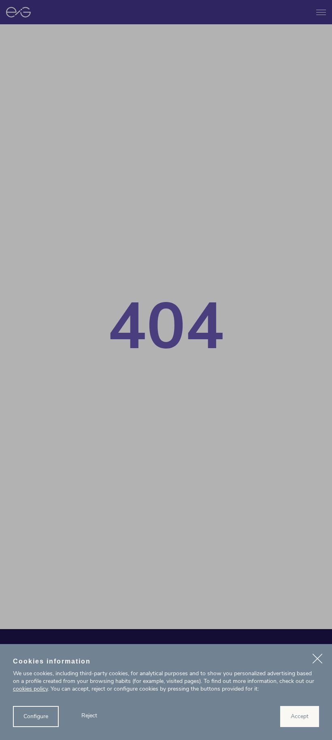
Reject (89, 715)
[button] (317, 660)
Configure (35, 716)
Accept (300, 716)
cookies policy (30, 689)
